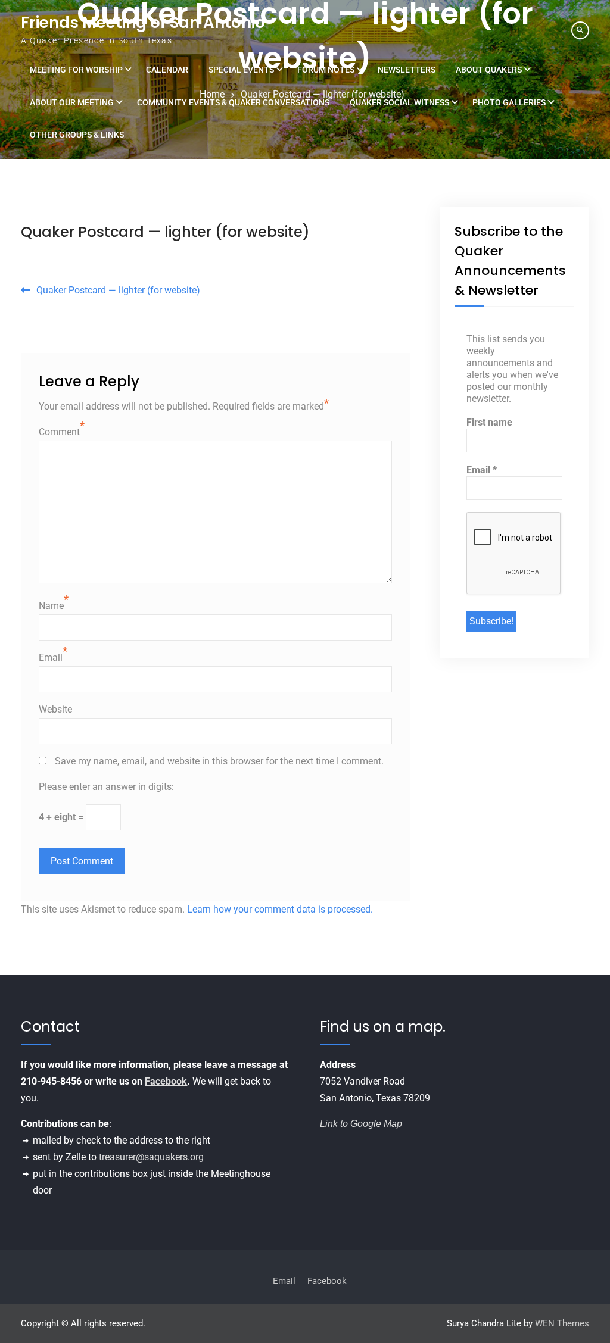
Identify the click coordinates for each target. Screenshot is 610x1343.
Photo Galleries (509, 102)
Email (51, 657)
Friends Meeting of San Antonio (143, 22)
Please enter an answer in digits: (106, 786)
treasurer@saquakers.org (151, 1157)
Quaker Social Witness (399, 102)
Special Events (241, 69)
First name (489, 422)
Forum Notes (325, 69)
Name (51, 605)
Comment (59, 432)
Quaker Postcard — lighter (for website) (165, 232)
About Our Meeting (72, 102)
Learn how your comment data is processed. (280, 909)
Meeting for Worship (76, 69)
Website (55, 709)
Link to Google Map (361, 1124)
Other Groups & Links (77, 134)
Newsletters (406, 69)
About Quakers (489, 69)
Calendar (167, 69)
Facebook (166, 1081)
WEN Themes (562, 1323)
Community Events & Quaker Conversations (233, 102)
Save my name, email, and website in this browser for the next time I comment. (219, 761)
